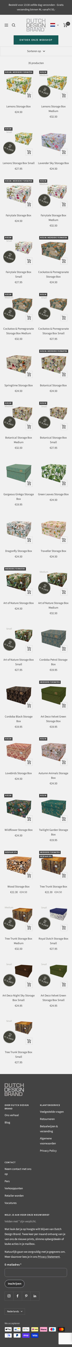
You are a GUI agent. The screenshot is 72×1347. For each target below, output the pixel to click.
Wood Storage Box (18, 887)
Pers (7, 1181)
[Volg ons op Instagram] (9, 1296)
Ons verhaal (12, 1115)
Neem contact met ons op (18, 1171)
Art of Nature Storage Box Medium (53, 605)
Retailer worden (14, 1196)
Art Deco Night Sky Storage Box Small (18, 998)
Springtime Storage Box (18, 385)
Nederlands (13, 1311)
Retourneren (47, 1119)
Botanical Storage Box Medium (18, 440)
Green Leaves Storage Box (53, 494)
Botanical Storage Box (53, 385)
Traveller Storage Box (53, 551)
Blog (7, 1123)
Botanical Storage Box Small (53, 440)
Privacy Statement (49, 1257)
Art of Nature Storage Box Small (18, 662)
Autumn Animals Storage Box (53, 775)
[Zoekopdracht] (13, 25)
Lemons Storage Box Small (19, 163)
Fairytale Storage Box (18, 215)
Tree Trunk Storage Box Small (18, 1054)
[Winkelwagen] (65, 25)
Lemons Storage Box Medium (53, 109)
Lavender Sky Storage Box (53, 163)
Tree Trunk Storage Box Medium (18, 941)
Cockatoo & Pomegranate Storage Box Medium (18, 331)
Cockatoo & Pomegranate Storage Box (53, 274)
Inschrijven (14, 1284)
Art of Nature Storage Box (18, 603)
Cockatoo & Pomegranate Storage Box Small (53, 331)
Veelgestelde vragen (52, 1112)
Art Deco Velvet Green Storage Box (53, 719)
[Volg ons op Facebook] (17, 1296)
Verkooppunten (14, 1188)
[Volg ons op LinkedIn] (35, 1296)
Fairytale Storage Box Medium (53, 217)
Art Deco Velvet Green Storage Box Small (53, 998)
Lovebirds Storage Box (18, 773)
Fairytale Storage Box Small (18, 274)
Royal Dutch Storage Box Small (53, 941)
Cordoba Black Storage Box (18, 719)
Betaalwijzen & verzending (49, 1128)
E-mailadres (13, 1265)
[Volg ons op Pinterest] (26, 1296)
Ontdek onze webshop (36, 40)
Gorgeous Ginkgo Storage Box (18, 496)
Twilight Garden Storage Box (53, 832)
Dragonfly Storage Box (18, 551)
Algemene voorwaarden (48, 1140)
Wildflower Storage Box (19, 830)
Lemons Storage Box (18, 107)
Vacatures (11, 1203)
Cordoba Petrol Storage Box (53, 662)
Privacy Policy (48, 1151)
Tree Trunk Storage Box (53, 887)
